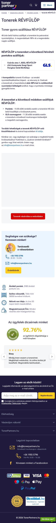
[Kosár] (36, 5)
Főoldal (4, 13)
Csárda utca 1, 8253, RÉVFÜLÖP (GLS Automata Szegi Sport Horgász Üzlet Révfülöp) (21, 65)
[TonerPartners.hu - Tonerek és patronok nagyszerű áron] (8, 5)
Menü (49, 5)
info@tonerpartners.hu (13, 145)
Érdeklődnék (13, 270)
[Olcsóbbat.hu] (35, 498)
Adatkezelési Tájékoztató (11, 403)
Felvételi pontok (32, 13)
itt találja (39, 131)
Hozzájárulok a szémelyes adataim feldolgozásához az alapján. (24, 402)
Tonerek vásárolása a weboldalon (28, 216)
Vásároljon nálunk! (17, 13)
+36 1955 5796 (17, 256)
